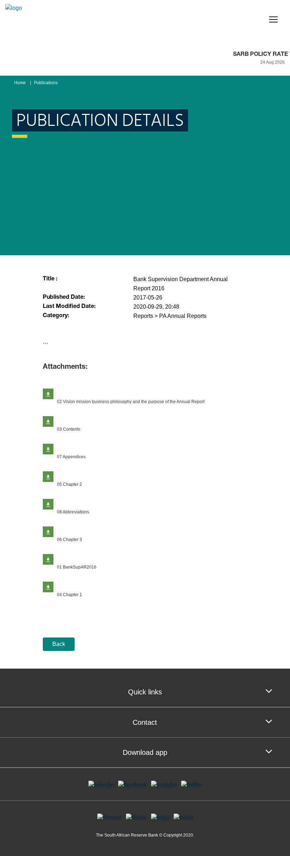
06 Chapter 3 (69, 539)
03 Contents (68, 429)
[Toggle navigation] (273, 19)
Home (20, 82)
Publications (46, 82)
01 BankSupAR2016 (77, 567)
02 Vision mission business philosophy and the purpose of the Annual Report (130, 401)
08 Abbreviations (73, 511)
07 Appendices (71, 456)
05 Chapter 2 (69, 484)
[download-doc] (48, 394)
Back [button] (58, 644)
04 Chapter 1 (69, 594)
